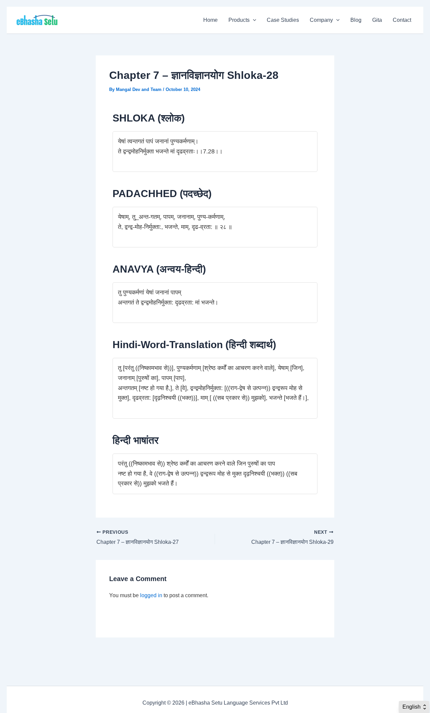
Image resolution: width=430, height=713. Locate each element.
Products (239, 20)
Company (321, 20)
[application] (253, 20)
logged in (151, 595)
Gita (377, 20)
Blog (355, 20)
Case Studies (283, 20)
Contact (402, 20)
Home (210, 20)
